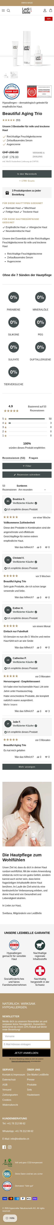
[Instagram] (9, 1147)
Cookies (6, 1100)
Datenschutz (9, 1079)
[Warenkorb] (50, 10)
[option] (27, 42)
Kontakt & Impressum (13, 1074)
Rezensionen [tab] (13, 458)
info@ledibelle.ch (19, 1139)
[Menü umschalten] (3, 10)
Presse (30, 1079)
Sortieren (22, 486)
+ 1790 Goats (27, 181)
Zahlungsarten (10, 1094)
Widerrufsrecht (10, 1105)
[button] (27, 120)
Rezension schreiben (33, 475)
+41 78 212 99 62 (16, 1123)
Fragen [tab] (33, 458)
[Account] (44, 10)
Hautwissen (33, 1094)
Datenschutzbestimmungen (21, 1061)
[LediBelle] (27, 11)
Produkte (32, 1084)
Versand (6, 1089)
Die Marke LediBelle (38, 1074)
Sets (29, 1089)
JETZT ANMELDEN (26, 1052)
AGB (5, 1084)
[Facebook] (4, 1147)
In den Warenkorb (27, 174)
